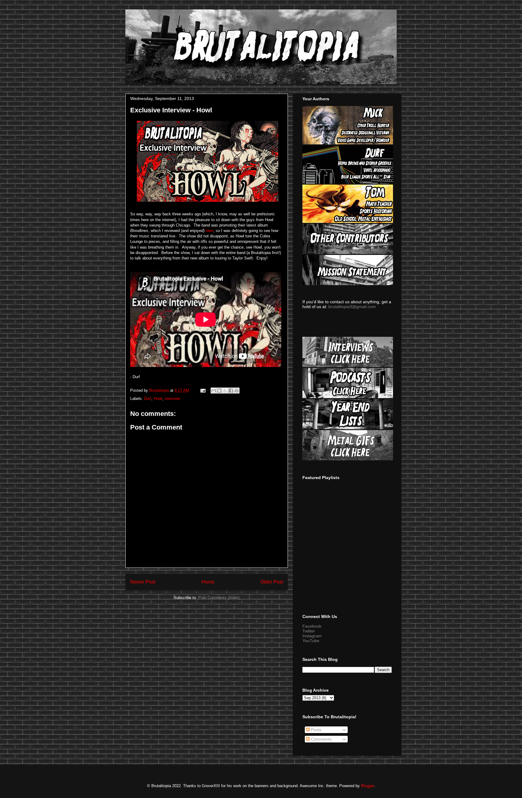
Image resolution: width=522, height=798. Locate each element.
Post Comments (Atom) (219, 597)
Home (207, 581)
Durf (147, 398)
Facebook (311, 626)
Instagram (312, 635)
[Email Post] (202, 390)
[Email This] (214, 391)
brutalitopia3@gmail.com (352, 306)
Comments (321, 739)
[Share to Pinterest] (237, 391)
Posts (315, 729)
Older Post (271, 581)
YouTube (310, 640)
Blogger (367, 786)
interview (172, 398)
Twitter (308, 631)
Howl (158, 398)
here (209, 230)
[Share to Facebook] (231, 391)
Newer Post (142, 581)
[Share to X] (225, 391)
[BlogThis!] (219, 391)
